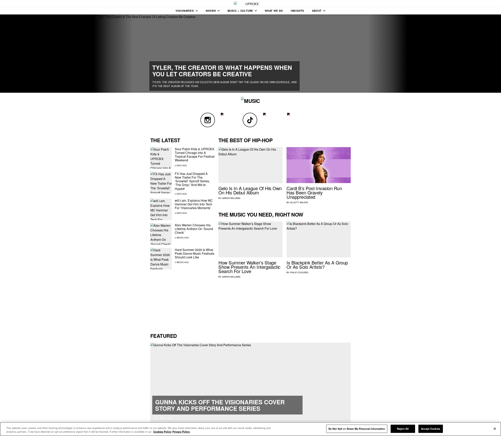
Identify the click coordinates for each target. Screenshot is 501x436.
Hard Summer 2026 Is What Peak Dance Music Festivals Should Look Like (194, 253)
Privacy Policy (181, 432)
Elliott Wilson (299, 202)
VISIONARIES (185, 11)
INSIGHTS (297, 11)
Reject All (403, 429)
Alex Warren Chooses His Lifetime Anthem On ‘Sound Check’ (194, 229)
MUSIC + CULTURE (240, 11)
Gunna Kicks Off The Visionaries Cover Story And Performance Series (220, 405)
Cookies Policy (162, 432)
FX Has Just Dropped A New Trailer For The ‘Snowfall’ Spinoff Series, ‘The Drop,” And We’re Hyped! (192, 181)
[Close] (494, 428)
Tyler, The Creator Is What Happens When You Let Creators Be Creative (222, 70)
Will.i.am (166, 418)
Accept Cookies (430, 429)
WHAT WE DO (274, 11)
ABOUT (317, 11)
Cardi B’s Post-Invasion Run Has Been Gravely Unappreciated (314, 192)
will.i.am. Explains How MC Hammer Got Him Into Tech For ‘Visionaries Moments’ (194, 204)
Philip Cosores (299, 272)
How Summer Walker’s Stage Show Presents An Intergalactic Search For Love (249, 266)
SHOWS (211, 11)
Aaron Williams (231, 198)
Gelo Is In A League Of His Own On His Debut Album (250, 190)
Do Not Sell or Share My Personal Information (356, 429)
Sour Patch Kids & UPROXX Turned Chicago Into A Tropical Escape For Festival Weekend (194, 155)
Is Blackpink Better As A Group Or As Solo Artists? (317, 264)
